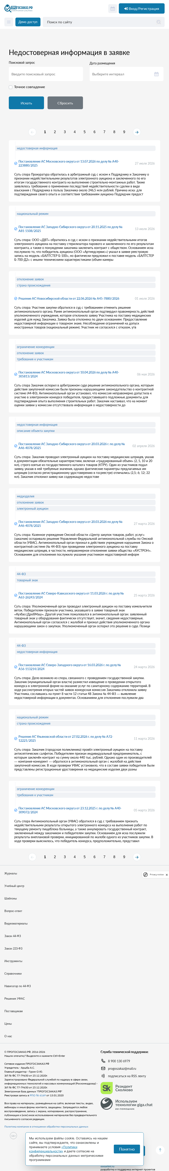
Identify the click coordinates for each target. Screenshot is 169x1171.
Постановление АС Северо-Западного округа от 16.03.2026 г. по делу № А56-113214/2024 (69, 667)
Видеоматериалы (16, 923)
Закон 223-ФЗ (13, 948)
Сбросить (65, 103)
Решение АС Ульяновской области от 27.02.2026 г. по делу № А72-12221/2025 (65, 738)
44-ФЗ (21, 574)
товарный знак (27, 580)
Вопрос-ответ (13, 911)
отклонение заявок (30, 279)
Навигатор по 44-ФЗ (17, 986)
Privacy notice (156, 874)
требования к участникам (35, 359)
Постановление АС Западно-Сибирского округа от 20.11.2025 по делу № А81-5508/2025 (70, 229)
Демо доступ (27, 22)
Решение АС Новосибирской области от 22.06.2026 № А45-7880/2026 (68, 298)
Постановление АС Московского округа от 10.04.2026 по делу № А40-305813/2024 (68, 374)
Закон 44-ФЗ (12, 936)
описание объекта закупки (36, 431)
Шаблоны (10, 898)
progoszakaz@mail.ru (122, 1068)
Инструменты (13, 961)
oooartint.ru (107, 1166)
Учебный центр (14, 886)
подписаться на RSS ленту (127, 1076)
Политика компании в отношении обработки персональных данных (46, 1126)
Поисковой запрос (22, 62)
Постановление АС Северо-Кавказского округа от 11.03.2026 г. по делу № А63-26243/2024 (71, 595)
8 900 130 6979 (119, 1061)
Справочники (13, 973)
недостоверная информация (37, 148)
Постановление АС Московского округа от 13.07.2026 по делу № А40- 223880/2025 (68, 163)
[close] (167, 874)
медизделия (25, 496)
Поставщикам (13, 1011)
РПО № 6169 (38, 1095)
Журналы (10, 873)
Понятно (127, 1149)
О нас (8, 1036)
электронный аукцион (32, 508)
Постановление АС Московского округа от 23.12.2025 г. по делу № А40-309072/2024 (69, 810)
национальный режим (32, 214)
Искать (26, 103)
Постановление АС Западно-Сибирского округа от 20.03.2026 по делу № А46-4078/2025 (70, 523)
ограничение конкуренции (35, 347)
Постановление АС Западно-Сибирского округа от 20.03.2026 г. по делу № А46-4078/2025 (71, 446)
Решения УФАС (14, 998)
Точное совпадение (29, 87)
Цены (8, 1023)
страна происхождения (33, 285)
